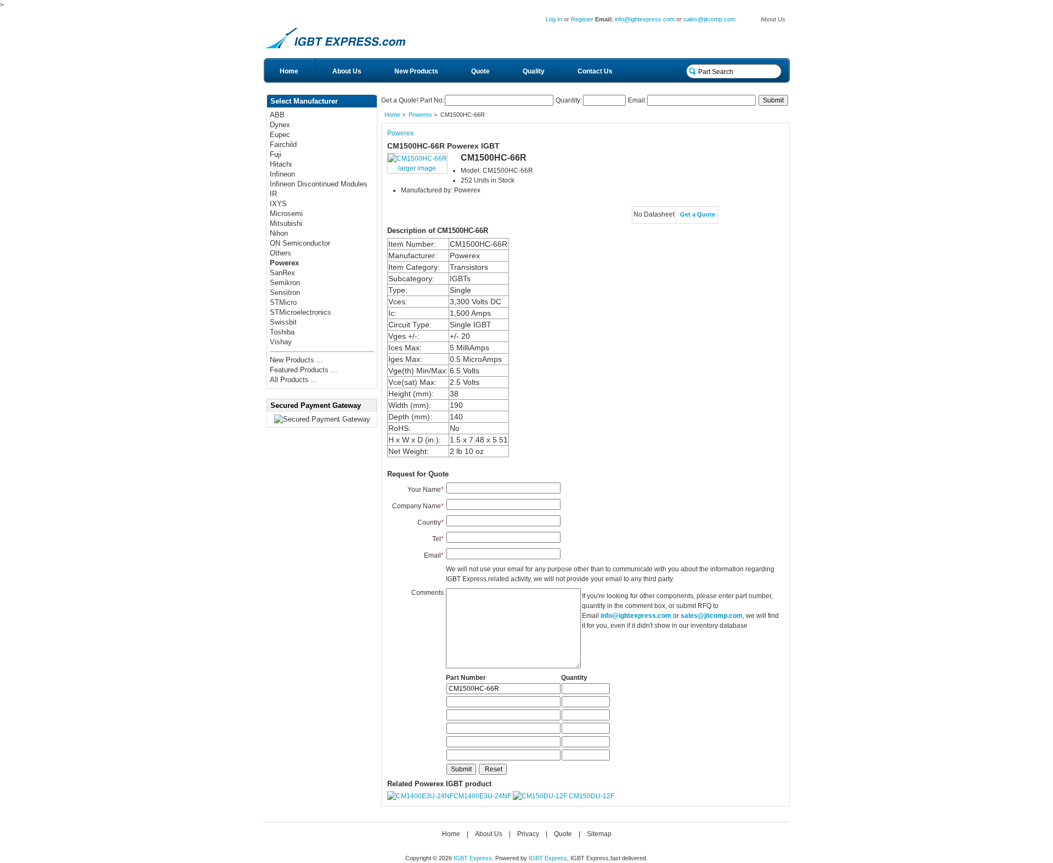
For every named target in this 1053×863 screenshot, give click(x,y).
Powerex (420, 114)
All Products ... (294, 380)
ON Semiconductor (300, 243)
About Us (773, 19)
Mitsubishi (286, 223)
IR (273, 194)
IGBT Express (473, 858)
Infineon (282, 174)
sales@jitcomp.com (709, 19)
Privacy (528, 834)
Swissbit (283, 322)
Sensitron (285, 292)
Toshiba (282, 332)
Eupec (280, 134)
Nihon (279, 233)
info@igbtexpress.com (645, 19)
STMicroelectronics (300, 312)
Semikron (285, 283)
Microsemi (286, 213)
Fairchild (283, 144)
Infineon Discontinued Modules (318, 184)
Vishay (281, 342)
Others (280, 253)
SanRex (282, 273)
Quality (534, 71)
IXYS (278, 204)
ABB (277, 115)
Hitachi (281, 164)
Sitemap (599, 834)
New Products (416, 71)
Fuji (275, 154)
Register (582, 19)
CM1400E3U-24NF (482, 796)
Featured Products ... (303, 370)
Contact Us (595, 71)
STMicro (283, 302)
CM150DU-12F (591, 796)
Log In (554, 19)
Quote (480, 71)
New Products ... (296, 360)
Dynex (280, 125)
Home (289, 71)
